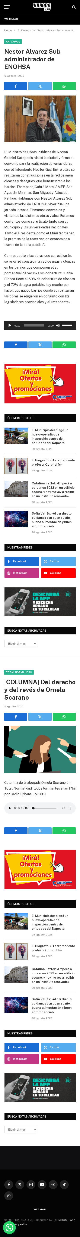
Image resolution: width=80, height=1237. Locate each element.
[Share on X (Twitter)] (39, 86)
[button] (9, 1227)
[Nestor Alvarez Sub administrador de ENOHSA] (40, 119)
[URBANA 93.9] (42, 7)
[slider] (68, 325)
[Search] (73, 7)
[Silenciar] (58, 325)
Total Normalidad (19, 672)
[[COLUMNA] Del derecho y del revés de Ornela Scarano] (40, 749)
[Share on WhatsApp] (64, 86)
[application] (40, 325)
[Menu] (7, 7)
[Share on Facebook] (15, 86)
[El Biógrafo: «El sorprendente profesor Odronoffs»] (16, 466)
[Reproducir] (10, 325)
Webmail (11, 19)
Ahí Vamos (13, 41)
